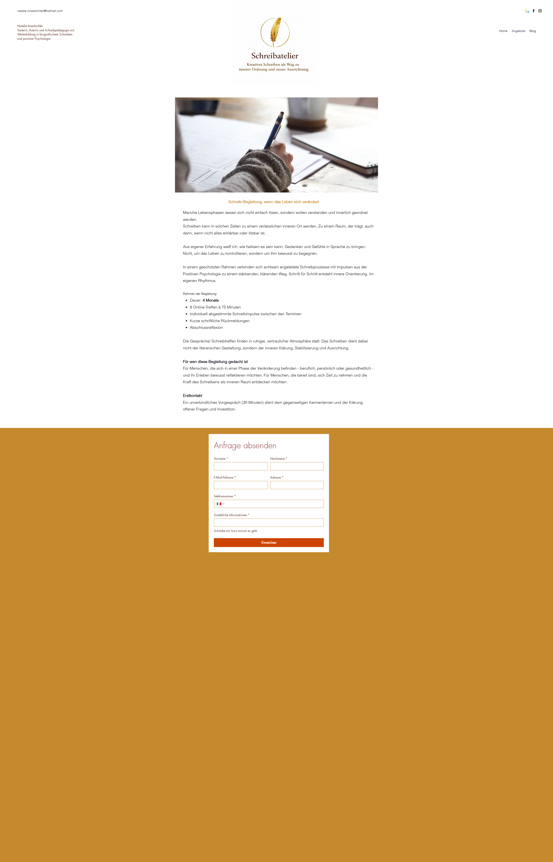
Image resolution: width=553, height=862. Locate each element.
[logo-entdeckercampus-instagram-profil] (527, 11)
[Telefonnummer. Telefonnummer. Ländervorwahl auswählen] (221, 504)
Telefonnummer (225, 496)
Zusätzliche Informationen (231, 515)
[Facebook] (533, 11)
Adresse (276, 477)
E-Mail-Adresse (225, 477)
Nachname (278, 458)
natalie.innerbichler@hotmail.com (40, 11)
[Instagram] (540, 11)
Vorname (221, 458)
